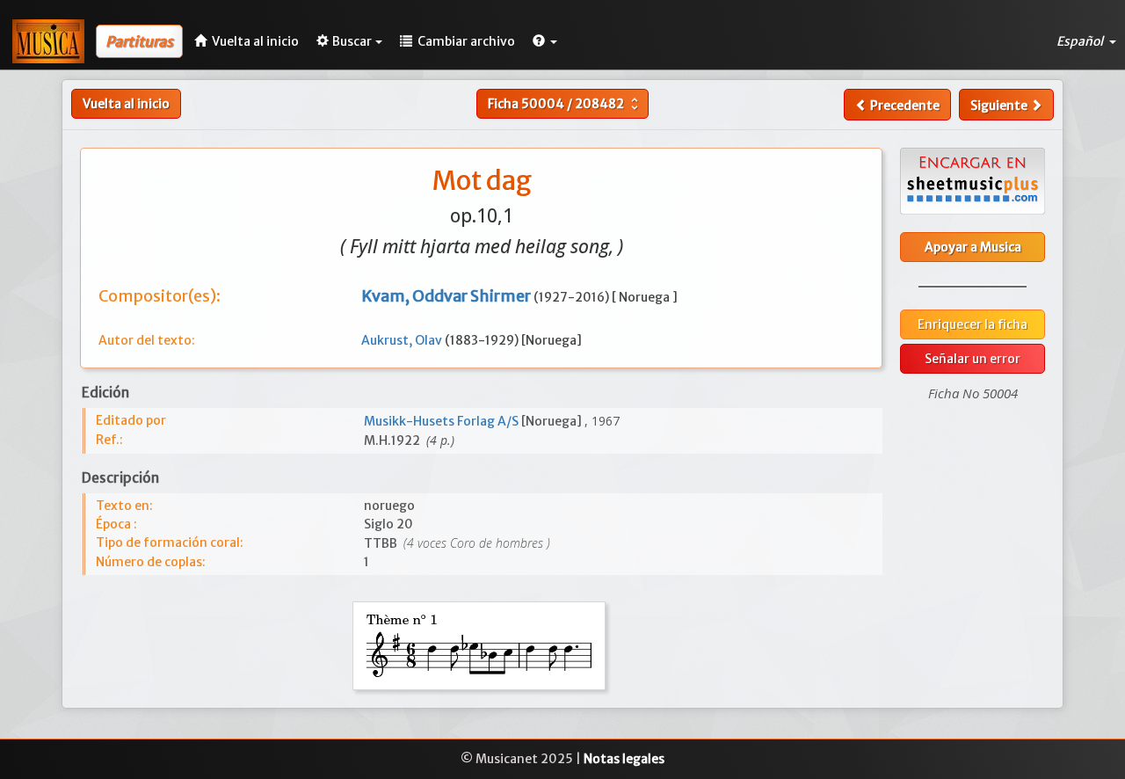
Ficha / (565, 104)
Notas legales (624, 759)
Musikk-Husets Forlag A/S (442, 421)
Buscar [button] (352, 41)
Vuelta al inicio (126, 104)
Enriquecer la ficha (972, 324)
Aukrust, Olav (403, 340)
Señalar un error (972, 359)
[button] (545, 41)
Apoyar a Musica (973, 247)
